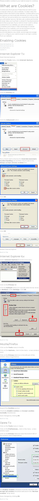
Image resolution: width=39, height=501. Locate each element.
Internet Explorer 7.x (7, 44)
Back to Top (4, 252)
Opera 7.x (3, 49)
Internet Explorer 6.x (7, 46)
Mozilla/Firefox (5, 48)
